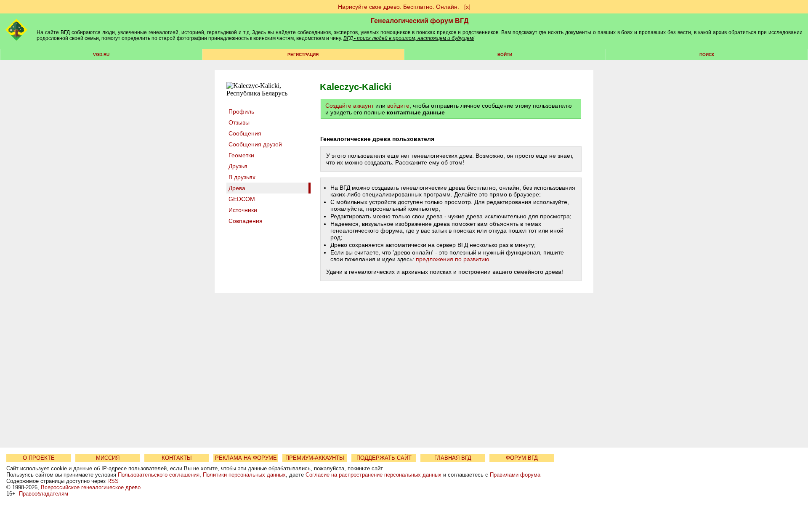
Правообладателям (43, 493)
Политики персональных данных (244, 475)
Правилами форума (515, 475)
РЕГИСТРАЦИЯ (303, 54)
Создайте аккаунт (349, 105)
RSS (113, 481)
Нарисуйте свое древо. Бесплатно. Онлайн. (398, 6)
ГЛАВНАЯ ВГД (452, 458)
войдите (398, 105)
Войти (504, 54)
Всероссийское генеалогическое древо (91, 487)
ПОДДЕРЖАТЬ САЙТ (384, 458)
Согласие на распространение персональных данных (373, 475)
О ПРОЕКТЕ (39, 458)
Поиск (706, 54)
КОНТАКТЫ (177, 458)
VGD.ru (101, 54)
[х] (467, 6)
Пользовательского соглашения (158, 475)
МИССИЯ (108, 458)
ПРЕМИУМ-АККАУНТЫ (314, 458)
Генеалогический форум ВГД (419, 20)
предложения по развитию (452, 259)
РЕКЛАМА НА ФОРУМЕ (246, 458)
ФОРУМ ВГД (522, 458)
